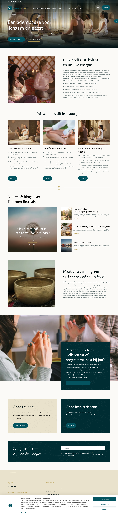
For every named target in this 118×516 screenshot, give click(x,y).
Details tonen (24, 513)
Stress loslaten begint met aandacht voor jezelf (91, 226)
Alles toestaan (105, 499)
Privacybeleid (70, 455)
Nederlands (16, 1)
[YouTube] (15, 486)
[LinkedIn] (12, 486)
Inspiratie (62, 8)
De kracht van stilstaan (82, 242)
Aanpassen (104, 504)
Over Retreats (79, 8)
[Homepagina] (8, 15)
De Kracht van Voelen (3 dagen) (90, 150)
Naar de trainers (20, 425)
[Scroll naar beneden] (59, 45)
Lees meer (71, 425)
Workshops (34, 8)
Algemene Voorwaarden (82, 453)
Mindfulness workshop (55, 148)
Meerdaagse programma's (48, 8)
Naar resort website (103, 1)
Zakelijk (70, 8)
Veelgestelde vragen (53, 494)
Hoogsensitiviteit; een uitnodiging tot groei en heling (85, 210)
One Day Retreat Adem (20, 148)
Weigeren (104, 509)
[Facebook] (9, 486)
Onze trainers (51, 492)
